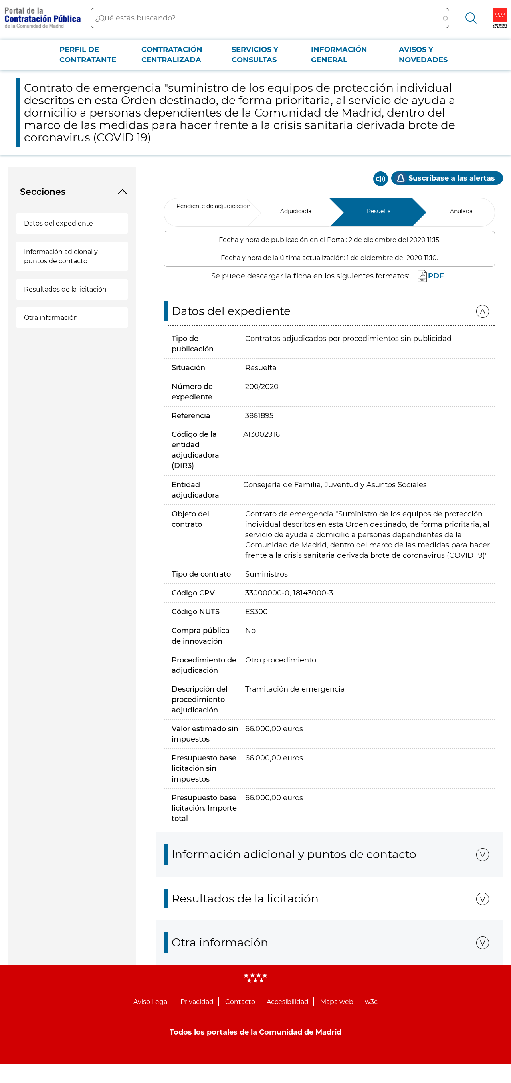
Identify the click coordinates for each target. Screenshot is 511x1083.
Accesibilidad (288, 1002)
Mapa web (336, 1002)
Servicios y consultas (255, 54)
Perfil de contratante (87, 54)
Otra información (51, 317)
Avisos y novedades (423, 54)
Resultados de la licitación (65, 289)
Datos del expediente (58, 223)
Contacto (240, 1002)
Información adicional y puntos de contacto (61, 256)
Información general (339, 54)
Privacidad (197, 1002)
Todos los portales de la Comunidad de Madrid (255, 1032)
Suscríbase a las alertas (451, 178)
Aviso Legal (151, 1002)
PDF (436, 276)
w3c (371, 1002)
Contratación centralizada (171, 54)
